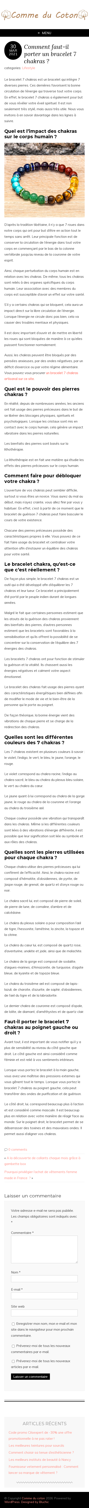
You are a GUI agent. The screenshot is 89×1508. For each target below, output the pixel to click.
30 (13, 46)
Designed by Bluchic (35, 1502)
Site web (18, 1306)
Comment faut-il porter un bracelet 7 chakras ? (50, 54)
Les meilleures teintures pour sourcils (36, 1445)
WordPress (12, 1502)
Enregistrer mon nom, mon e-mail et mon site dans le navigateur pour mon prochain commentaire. (44, 1330)
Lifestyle (28, 68)
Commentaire (22, 1233)
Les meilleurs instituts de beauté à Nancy (40, 1460)
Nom (16, 1272)
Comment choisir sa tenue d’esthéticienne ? (41, 1452)
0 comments (17, 1149)
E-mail (17, 1289)
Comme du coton (33, 1498)
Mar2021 (13, 52)
